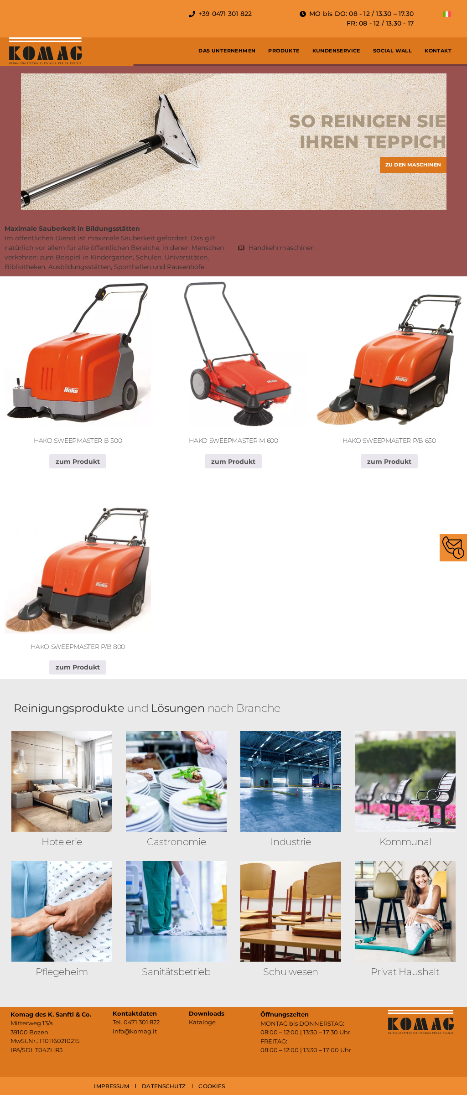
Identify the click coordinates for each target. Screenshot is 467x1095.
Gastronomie (176, 841)
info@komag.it (135, 1031)
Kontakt (438, 50)
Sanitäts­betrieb (176, 971)
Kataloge (202, 1022)
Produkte (283, 50)
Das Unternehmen (226, 50)
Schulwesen (290, 971)
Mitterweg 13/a (31, 1023)
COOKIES (211, 1086)
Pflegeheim (62, 971)
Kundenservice (336, 50)
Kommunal (405, 841)
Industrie (290, 841)
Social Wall (392, 50)
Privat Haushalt (405, 971)
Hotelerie (62, 841)
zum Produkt (78, 461)
